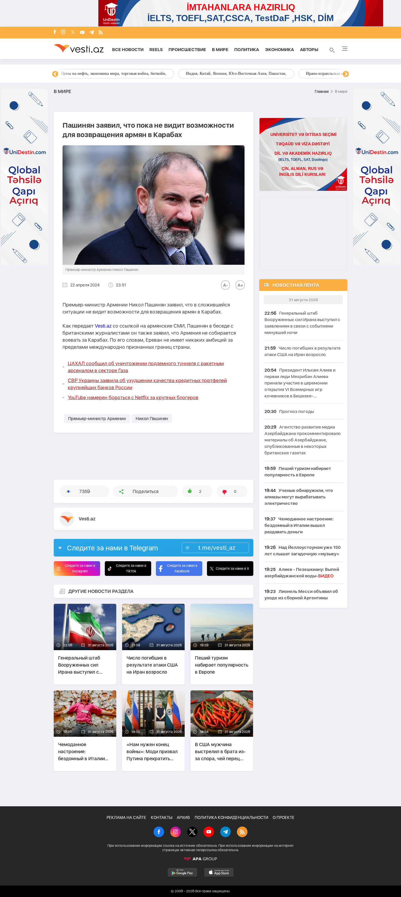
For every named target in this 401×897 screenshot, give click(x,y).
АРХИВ (183, 817)
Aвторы (309, 49)
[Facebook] (55, 33)
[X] (192, 832)
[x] (72, 33)
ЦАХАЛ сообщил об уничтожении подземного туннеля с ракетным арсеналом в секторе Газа (146, 366)
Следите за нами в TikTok (131, 568)
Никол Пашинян (152, 418)
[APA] (200, 858)
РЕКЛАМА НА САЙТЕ (126, 817)
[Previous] (55, 74)
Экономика (279, 49)
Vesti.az (103, 326)
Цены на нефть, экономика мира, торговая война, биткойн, (113, 73)
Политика (246, 49)
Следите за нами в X (232, 568)
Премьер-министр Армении (97, 418)
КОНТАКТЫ (161, 817)
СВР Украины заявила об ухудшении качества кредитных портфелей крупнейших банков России (147, 383)
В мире (220, 49)
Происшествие (187, 49)
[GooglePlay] (182, 872)
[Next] (345, 74)
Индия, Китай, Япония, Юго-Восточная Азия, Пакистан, (236, 73)
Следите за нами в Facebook (182, 568)
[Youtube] (82, 33)
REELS (156, 49)
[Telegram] (91, 33)
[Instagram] (63, 33)
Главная (321, 91)
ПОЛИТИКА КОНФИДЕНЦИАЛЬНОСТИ (231, 817)
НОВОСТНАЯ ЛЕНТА (295, 285)
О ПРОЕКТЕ (283, 817)
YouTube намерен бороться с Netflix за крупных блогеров (133, 397)
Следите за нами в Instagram (80, 568)
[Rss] (101, 33)
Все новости (128, 49)
